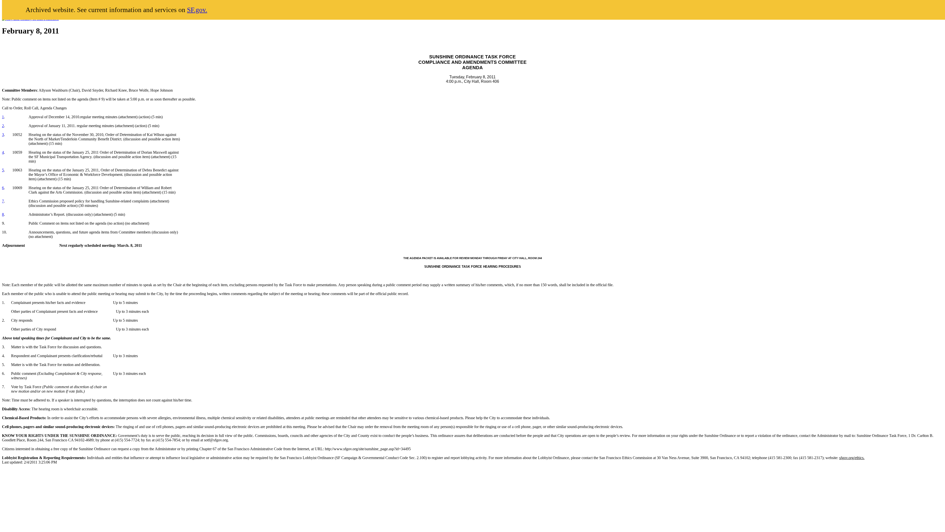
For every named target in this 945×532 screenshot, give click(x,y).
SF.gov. (197, 10)
